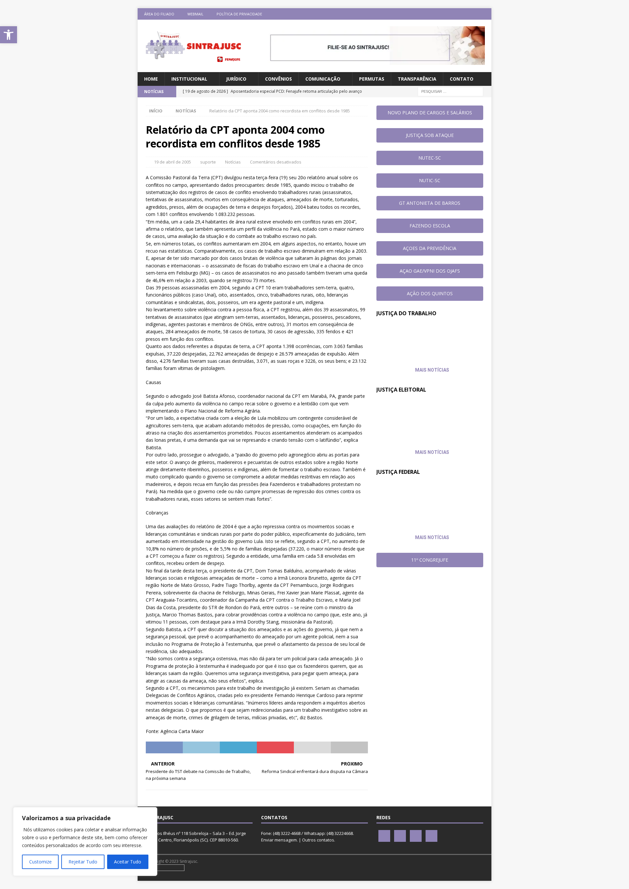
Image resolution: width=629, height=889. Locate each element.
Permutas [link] (371, 79)
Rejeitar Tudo (82, 862)
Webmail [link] (195, 13)
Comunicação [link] (322, 79)
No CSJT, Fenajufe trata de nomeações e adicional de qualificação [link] (415, 338)
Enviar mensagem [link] (279, 840)
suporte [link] (208, 162)
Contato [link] (461, 79)
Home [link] (151, 79)
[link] (8, 34)
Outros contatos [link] (318, 840)
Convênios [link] (278, 79)
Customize (40, 862)
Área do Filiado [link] (159, 13)
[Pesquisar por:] (450, 91)
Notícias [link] (233, 162)
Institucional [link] (189, 79)
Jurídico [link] (236, 79)
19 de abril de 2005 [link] (172, 162)
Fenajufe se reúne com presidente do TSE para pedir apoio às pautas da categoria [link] (418, 414)
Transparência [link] (417, 79)
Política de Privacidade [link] (239, 13)
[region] (85, 841)
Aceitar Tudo (127, 862)
